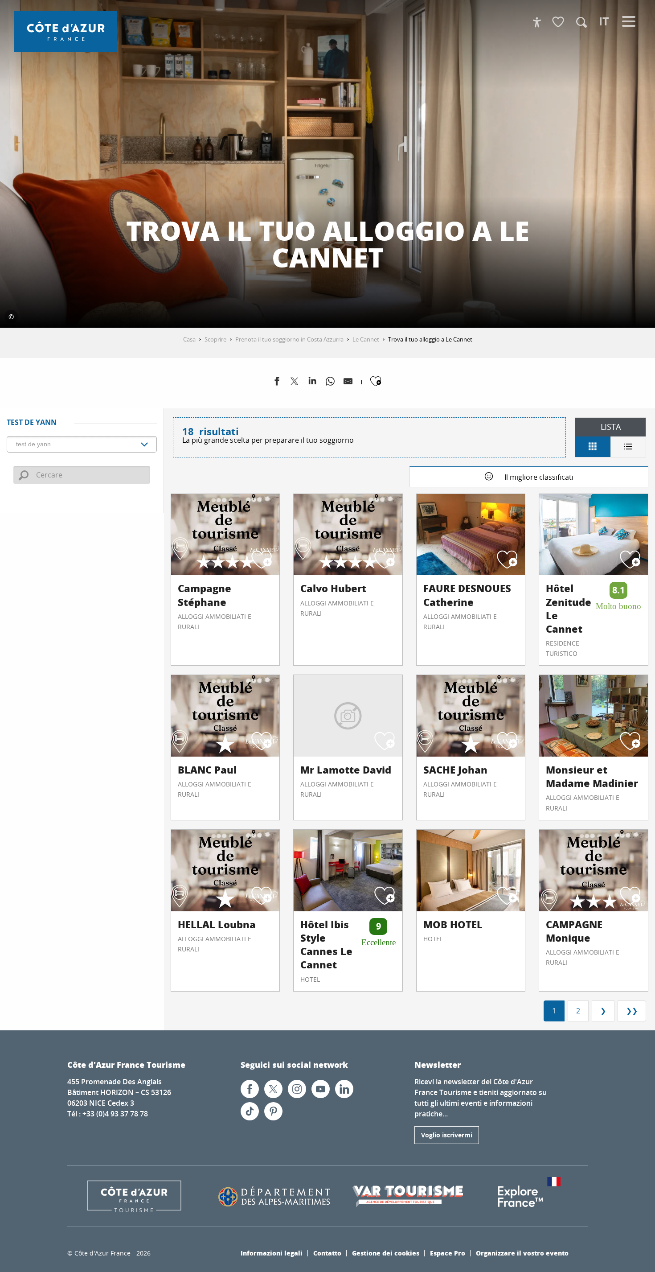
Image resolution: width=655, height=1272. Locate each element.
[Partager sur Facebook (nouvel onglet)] (276, 383)
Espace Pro (447, 1252)
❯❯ (632, 1011)
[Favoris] (559, 22)
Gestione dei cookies (385, 1252)
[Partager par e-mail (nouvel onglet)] (348, 383)
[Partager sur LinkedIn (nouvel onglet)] (312, 383)
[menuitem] (65, 31)
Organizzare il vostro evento (522, 1252)
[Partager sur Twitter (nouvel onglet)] (294, 383)
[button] (581, 22)
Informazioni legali (272, 1252)
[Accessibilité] (537, 22)
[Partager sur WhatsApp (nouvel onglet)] (330, 383)
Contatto (327, 1252)
